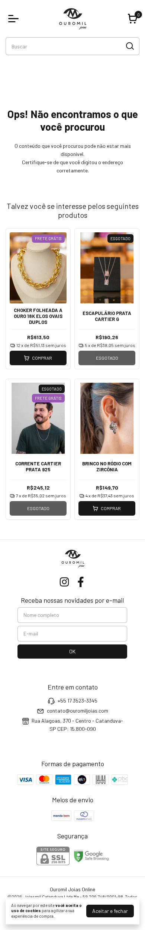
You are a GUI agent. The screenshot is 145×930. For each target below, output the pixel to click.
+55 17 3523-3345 (77, 700)
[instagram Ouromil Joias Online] (64, 582)
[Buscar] (129, 46)
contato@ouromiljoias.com (77, 710)
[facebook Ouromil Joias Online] (80, 582)
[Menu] (15, 18)
